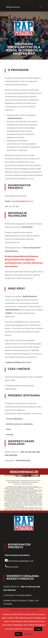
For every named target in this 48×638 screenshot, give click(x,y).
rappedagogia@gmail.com (22, 201)
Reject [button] (18, 634)
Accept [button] (38, 629)
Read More (28, 634)
